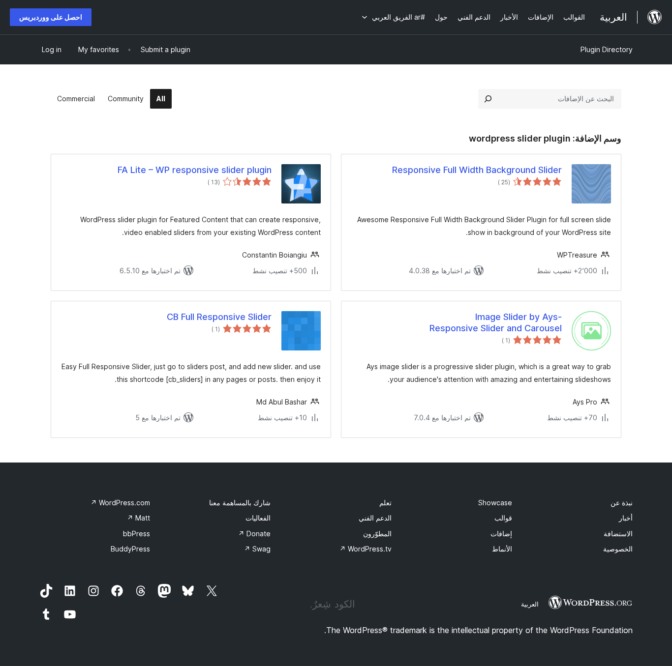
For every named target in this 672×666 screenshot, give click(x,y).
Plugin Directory (606, 49)
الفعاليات (258, 518)
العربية (530, 604)
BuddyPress (130, 549)
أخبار (626, 518)
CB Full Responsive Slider (219, 317)
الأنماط (502, 549)
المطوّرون (377, 533)
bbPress (136, 533)
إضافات (501, 533)
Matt (138, 518)
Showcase (495, 502)
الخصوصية (618, 549)
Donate (254, 533)
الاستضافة (618, 533)
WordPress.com (120, 502)
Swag (257, 549)
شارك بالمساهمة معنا (240, 502)
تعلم (385, 502)
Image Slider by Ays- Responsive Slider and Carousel (495, 322)
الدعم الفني (375, 518)
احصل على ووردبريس (50, 17)
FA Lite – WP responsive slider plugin (195, 170)
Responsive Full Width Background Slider (477, 170)
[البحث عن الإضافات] (488, 99)
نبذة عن (622, 502)
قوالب (503, 518)
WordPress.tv (365, 549)
